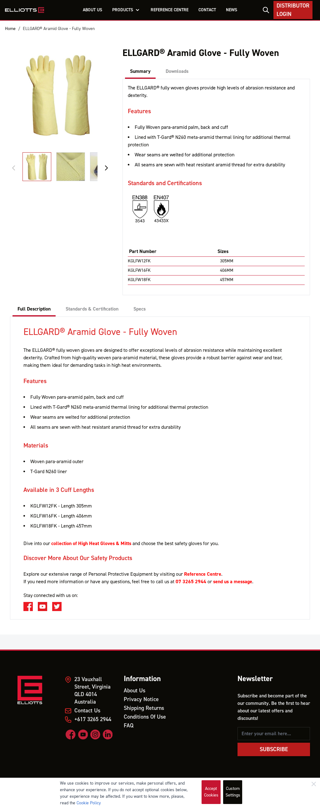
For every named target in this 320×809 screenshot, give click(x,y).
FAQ (128, 725)
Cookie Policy (89, 803)
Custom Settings (233, 792)
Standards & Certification (92, 309)
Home (10, 29)
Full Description (34, 309)
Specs (139, 309)
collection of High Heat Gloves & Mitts (91, 543)
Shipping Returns (144, 708)
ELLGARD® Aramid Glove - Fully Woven (59, 29)
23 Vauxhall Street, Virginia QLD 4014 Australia (92, 690)
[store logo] (24, 10)
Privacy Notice (141, 699)
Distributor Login (293, 10)
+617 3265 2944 (92, 719)
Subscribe (274, 749)
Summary (140, 71)
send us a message (232, 582)
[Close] (314, 784)
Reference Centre (202, 574)
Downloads (177, 71)
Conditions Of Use (145, 717)
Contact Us (87, 710)
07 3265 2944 (191, 582)
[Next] (106, 168)
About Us (134, 690)
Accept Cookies (211, 792)
